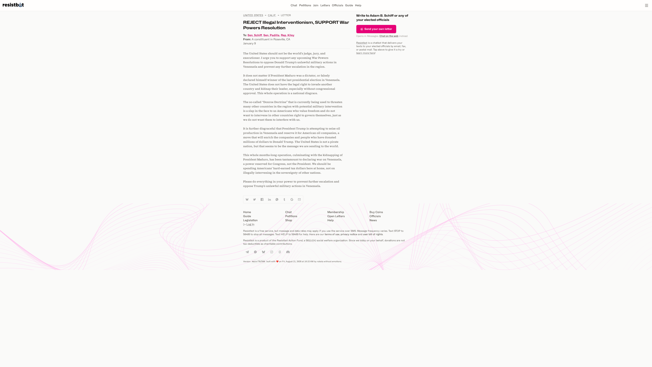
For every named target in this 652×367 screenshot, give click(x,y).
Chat (294, 5)
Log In (250, 224)
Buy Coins (376, 212)
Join (315, 5)
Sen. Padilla (271, 35)
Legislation (250, 220)
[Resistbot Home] (13, 8)
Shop (288, 220)
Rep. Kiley (287, 35)
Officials (337, 5)
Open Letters (336, 216)
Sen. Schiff (255, 35)
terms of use (332, 234)
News (373, 220)
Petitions (305, 5)
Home (247, 212)
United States (253, 15)
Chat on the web (388, 35)
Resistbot (361, 42)
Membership (335, 212)
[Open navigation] (647, 5)
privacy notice (349, 234)
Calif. (272, 15)
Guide (349, 5)
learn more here (365, 52)
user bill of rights (373, 234)
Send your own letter (378, 29)
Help (358, 5)
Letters (325, 5)
